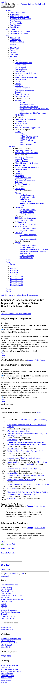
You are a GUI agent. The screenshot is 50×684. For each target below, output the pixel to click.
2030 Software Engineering (11, 639)
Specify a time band (29, 351)
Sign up (8, 291)
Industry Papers (20, 71)
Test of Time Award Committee (26, 153)
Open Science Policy (22, 96)
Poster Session (40, 360)
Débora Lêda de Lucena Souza (18, 431)
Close (3, 355)
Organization (10, 146)
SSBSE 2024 (6, 656)
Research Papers (21, 69)
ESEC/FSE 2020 (16, 283)
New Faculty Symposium (24, 90)
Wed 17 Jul (14, 52)
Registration (14, 15)
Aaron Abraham (13, 462)
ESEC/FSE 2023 (16, 277)
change (39, 412)
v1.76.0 (22, 574)
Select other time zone (23, 332)
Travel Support (15, 25)
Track (3, 312)
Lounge (30, 360)
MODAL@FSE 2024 (9, 643)
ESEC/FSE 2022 (16, 279)
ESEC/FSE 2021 (16, 281)
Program (9, 35)
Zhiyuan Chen (12, 473)
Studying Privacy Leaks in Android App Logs (24, 469)
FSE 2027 (14, 268)
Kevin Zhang (42, 462)
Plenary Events (20, 65)
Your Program (15, 40)
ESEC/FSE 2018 (16, 285)
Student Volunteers (22, 94)
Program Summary (17, 42)
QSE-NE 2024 (6, 645)
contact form (5, 569)
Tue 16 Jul (14, 50)
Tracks (8, 59)
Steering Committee (27, 195)
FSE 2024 (4, 295)
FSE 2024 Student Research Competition (16, 314)
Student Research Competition (26, 77)
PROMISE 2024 (7, 629)
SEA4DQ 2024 (6, 647)
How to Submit (20, 67)
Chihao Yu (11, 498)
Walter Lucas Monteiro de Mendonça (21, 480)
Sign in (8, 289)
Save (3, 353)
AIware (22, 102)
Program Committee (27, 212)
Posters (17, 82)
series (11, 295)
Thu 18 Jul (14, 54)
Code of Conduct (16, 23)
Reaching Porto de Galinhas (20, 19)
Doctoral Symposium (22, 88)
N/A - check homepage (28, 224)
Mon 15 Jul (14, 48)
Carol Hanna (12, 489)
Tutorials (18, 92)
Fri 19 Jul (13, 56)
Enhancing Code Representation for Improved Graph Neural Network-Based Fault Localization (26, 443)
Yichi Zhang (12, 440)
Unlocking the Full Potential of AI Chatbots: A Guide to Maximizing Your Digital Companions (27, 493)
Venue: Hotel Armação (18, 12)
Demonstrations (20, 79)
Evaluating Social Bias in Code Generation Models (26, 451)
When (3, 358)
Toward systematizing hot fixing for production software (28, 484)
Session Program (7, 404)
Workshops (19, 86)
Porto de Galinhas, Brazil (19, 17)
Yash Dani (29, 464)
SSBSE (22, 134)
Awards (13, 44)
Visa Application (16, 21)
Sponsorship (10, 29)
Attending (9, 10)
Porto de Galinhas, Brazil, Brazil (33, 4)
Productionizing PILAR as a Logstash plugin (23, 458)
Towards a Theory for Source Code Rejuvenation (25, 476)
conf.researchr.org (11, 574)
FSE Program (15, 38)
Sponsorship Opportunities (20, 31)
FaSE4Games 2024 (8, 641)
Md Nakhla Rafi (13, 449)
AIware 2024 (6, 627)
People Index (20, 189)
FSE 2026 (14, 270)
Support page (5, 576)
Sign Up (4, 682)
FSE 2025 (14, 272)
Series (12, 264)
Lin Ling (10, 455)
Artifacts (18, 84)
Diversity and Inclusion (23, 63)
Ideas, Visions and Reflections (26, 73)
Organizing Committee (23, 151)
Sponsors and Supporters (19, 33)
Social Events (15, 27)
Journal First (19, 75)
